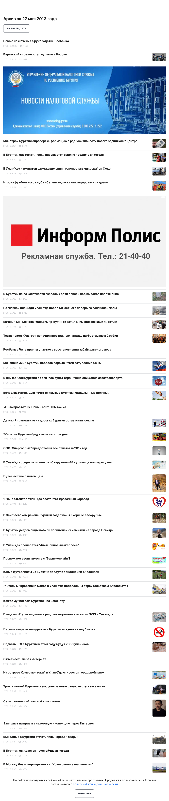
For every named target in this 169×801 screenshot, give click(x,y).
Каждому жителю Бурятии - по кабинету (34, 601)
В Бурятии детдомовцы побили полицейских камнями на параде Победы (58, 530)
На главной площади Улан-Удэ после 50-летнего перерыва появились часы (60, 308)
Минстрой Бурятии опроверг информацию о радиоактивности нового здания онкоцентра (70, 141)
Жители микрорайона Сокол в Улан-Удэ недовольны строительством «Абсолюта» (65, 586)
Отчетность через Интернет (24, 659)
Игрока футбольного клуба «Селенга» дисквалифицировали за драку (55, 182)
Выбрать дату (16, 28)
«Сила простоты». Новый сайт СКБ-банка (34, 407)
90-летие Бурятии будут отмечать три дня (35, 434)
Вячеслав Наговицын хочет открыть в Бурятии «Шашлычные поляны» (56, 392)
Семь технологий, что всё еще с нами (31, 701)
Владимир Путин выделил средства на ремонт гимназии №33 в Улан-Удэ (58, 614)
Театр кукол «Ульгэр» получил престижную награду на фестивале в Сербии (60, 335)
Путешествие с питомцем (23, 476)
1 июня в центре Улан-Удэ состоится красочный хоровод (46, 499)
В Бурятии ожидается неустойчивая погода (36, 750)
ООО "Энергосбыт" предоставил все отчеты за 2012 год (45, 448)
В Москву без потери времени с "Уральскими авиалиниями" (48, 764)
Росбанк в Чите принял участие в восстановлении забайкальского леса (57, 349)
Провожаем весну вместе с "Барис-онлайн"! (36, 558)
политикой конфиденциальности (95, 784)
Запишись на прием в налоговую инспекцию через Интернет (49, 723)
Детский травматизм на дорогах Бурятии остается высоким (48, 420)
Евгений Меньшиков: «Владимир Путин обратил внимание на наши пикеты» (60, 321)
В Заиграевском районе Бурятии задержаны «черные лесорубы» (52, 515)
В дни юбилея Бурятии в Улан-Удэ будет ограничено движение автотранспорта (62, 378)
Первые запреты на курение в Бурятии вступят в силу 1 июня (49, 629)
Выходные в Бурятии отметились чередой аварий (40, 736)
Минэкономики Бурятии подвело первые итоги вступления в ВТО (52, 363)
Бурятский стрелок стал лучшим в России (35, 54)
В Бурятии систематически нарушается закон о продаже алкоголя (53, 154)
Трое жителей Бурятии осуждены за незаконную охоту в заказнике (54, 686)
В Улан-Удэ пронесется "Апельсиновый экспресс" (41, 545)
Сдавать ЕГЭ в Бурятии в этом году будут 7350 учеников (46, 644)
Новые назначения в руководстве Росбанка (36, 41)
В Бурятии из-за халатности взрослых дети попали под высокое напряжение (61, 294)
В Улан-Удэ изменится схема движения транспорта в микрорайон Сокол (57, 168)
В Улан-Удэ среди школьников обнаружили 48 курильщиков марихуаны (57, 462)
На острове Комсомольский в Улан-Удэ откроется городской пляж (53, 672)
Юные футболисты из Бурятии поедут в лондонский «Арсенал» (51, 572)
